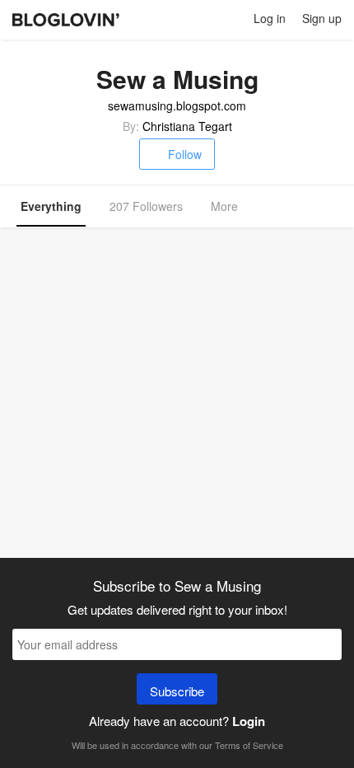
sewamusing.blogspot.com (177, 105)
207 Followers (146, 206)
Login (248, 721)
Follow (185, 154)
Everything (51, 206)
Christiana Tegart (187, 126)
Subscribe (177, 691)
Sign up (322, 18)
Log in (270, 18)
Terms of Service (249, 745)
